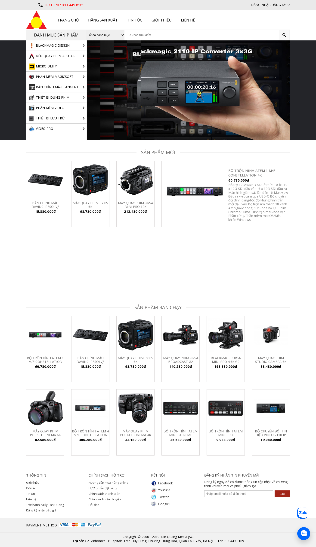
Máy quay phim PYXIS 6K (135, 360)
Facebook (165, 483)
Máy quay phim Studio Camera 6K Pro (270, 360)
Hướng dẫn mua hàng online (108, 482)
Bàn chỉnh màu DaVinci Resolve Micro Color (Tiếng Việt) (90, 360)
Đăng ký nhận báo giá (41, 510)
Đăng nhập (260, 5)
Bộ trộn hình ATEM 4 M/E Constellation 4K (90, 433)
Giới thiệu (32, 482)
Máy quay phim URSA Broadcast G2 (180, 360)
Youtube (164, 490)
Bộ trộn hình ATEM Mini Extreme (181, 433)
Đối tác (31, 488)
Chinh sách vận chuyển (105, 499)
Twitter (163, 497)
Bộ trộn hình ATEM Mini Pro (226, 433)
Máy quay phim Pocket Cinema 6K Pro (45, 433)
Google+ (164, 504)
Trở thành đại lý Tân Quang (45, 505)
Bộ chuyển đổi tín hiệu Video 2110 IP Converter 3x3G (271, 433)
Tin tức (30, 494)
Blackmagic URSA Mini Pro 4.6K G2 (226, 360)
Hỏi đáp (94, 505)
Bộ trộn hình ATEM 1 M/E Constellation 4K (45, 360)
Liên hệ (31, 499)
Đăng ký (279, 5)
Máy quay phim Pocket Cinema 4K (135, 433)
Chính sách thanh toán (104, 494)
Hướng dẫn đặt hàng (103, 488)
